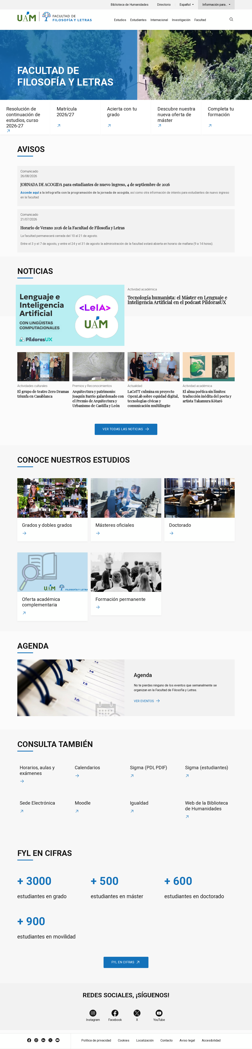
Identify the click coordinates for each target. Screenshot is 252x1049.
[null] (231, 20)
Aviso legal (187, 1040)
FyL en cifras (122, 962)
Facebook (115, 1020)
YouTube (159, 1020)
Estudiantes (138, 20)
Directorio (164, 4)
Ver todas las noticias (123, 429)
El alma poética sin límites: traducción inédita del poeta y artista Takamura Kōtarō (209, 381)
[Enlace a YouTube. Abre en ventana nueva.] (57, 1040)
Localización (145, 1040)
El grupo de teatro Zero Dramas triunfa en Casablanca (43, 378)
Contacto (166, 1040)
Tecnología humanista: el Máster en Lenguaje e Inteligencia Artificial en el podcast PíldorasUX (126, 315)
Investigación (181, 20)
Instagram (93, 1020)
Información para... (215, 4)
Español (185, 4)
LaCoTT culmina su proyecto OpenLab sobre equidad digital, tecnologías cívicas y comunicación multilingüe (154, 383)
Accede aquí (29, 192)
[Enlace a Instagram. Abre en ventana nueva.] (36, 1040)
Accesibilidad (211, 1040)
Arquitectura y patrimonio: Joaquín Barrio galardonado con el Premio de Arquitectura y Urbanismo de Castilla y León (98, 383)
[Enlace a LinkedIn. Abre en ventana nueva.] (43, 1040)
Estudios (120, 20)
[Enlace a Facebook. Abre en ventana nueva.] (29, 1040)
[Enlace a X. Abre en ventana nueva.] (50, 1040)
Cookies (123, 1040)
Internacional (159, 20)
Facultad (200, 20)
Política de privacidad (96, 1040)
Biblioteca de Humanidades (129, 4)
